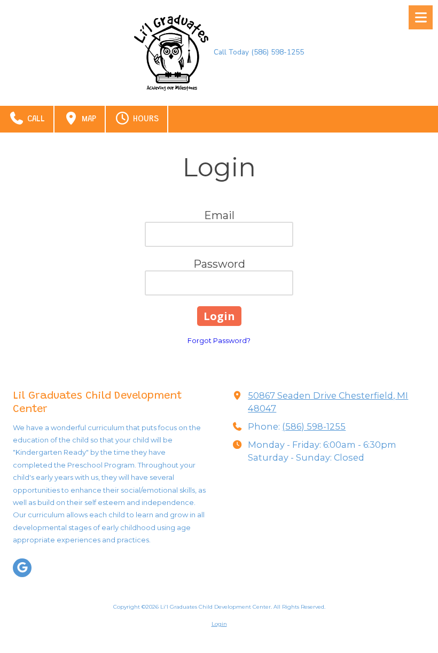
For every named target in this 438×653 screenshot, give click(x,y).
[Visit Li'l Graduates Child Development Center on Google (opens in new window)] (22, 567)
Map (87, 119)
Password (219, 264)
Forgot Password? (219, 340)
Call (35, 119)
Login (219, 623)
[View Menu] (421, 17)
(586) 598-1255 (314, 426)
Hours (144, 119)
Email (219, 215)
